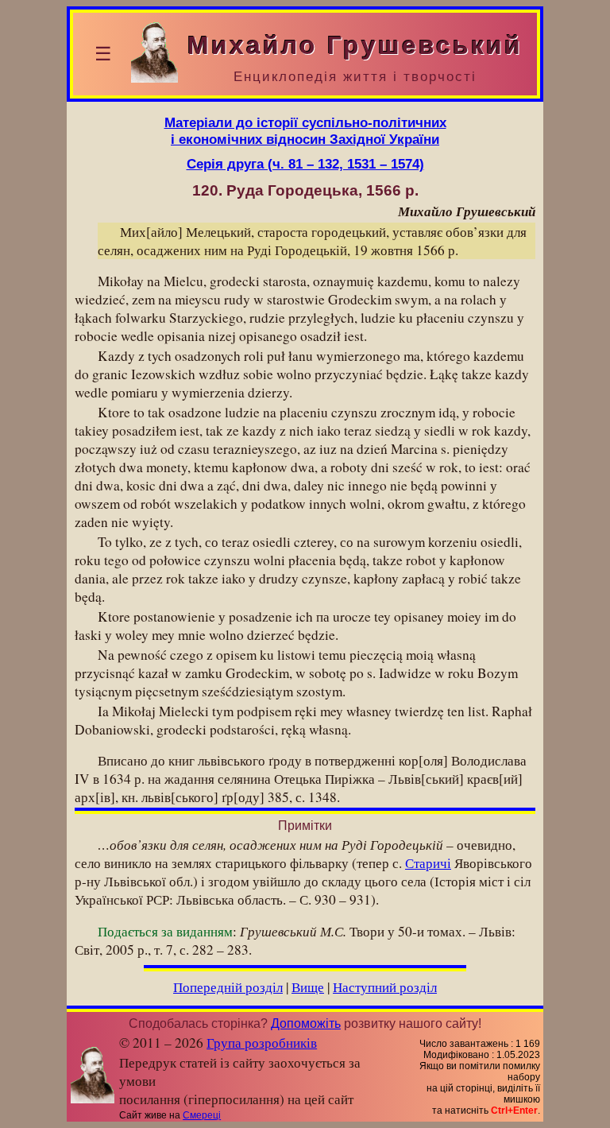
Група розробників (262, 1042)
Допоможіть (306, 1023)
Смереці (202, 1115)
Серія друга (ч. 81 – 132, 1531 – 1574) (305, 164)
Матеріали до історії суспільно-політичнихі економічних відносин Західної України (305, 130)
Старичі (428, 863)
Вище (307, 987)
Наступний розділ (385, 987)
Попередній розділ (228, 987)
